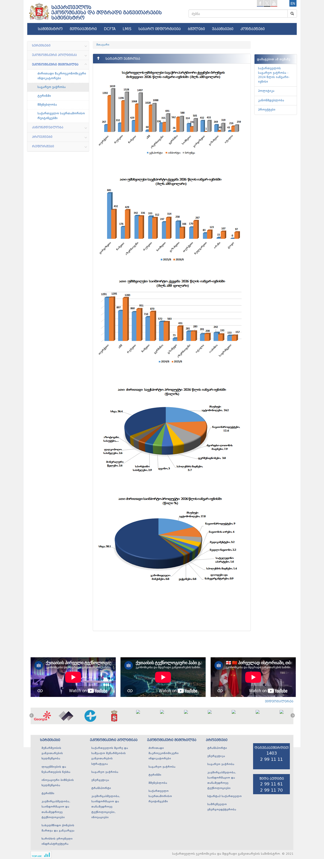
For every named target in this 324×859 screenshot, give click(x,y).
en (293, 3)
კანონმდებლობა (271, 100)
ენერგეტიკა (100, 780)
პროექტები (266, 109)
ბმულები (196, 29)
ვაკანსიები (222, 29)
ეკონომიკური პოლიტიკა (114, 740)
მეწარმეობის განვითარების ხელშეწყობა (52, 753)
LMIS (127, 29)
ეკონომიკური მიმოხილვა (171, 740)
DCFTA (110, 29)
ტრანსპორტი (101, 788)
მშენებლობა (47, 104)
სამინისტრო (50, 29)
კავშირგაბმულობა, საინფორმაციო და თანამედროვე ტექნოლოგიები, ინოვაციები (105, 807)
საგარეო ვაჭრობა (51, 87)
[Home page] (38, 9)
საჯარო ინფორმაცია (160, 29)
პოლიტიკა (266, 91)
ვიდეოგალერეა (279, 701)
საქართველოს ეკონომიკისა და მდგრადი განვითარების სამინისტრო (106, 13)
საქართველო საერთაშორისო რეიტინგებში (61, 116)
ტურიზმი (44, 96)
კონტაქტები (253, 29)
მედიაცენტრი (83, 29)
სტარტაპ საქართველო (224, 796)
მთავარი (102, 44)
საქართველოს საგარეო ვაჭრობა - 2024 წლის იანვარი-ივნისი (274, 75)
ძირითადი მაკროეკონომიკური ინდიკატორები (61, 76)
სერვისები (50, 740)
